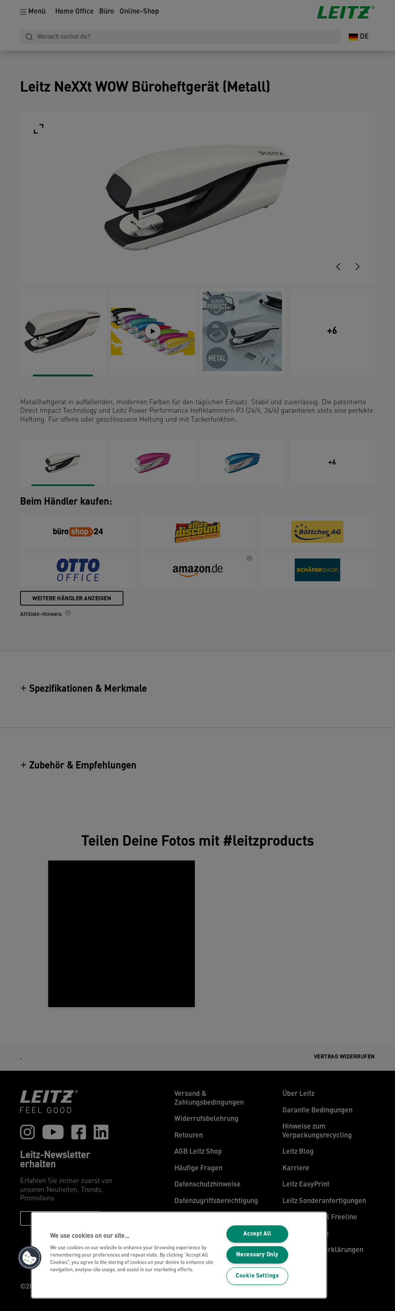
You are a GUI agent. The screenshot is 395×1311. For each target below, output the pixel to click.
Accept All (257, 1234)
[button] (29, 1257)
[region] (179, 1255)
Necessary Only (257, 1255)
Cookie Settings (257, 1276)
